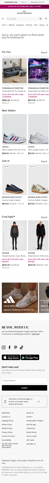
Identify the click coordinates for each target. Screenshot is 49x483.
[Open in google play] (30, 359)
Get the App (31, 424)
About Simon (32, 432)
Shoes (41, 25)
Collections (31, 428)
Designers (20, 25)
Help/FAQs (6, 413)
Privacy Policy (7, 432)
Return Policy (7, 424)
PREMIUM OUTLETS (37, 2)
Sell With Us (31, 444)
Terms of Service (8, 436)
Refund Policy (7, 428)
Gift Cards (30, 440)
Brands (11, 25)
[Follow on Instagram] (4, 349)
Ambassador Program (35, 421)
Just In (4, 25)
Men (36, 25)
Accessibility (6, 440)
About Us (30, 413)
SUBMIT (24, 388)
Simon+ (29, 417)
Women (29, 25)
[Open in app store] (11, 359)
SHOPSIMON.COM (11, 2)
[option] (15, 79)
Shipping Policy (7, 421)
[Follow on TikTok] (21, 349)
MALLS (24, 2)
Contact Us (6, 417)
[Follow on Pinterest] (16, 349)
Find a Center (32, 436)
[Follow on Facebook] (10, 349)
